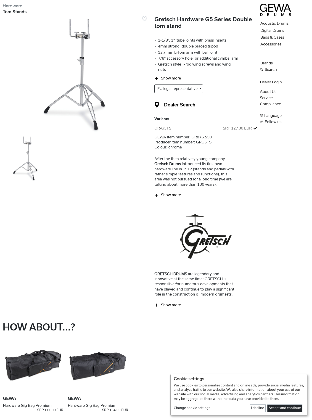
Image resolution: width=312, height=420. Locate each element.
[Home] (275, 9)
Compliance (270, 104)
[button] (284, 115)
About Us (268, 92)
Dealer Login (271, 82)
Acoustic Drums (274, 23)
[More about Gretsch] (206, 236)
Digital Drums (272, 30)
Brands (266, 63)
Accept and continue (285, 408)
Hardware (12, 6)
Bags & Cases (272, 37)
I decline (257, 408)
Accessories (270, 44)
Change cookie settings (192, 408)
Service (266, 98)
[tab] (205, 128)
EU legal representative (177, 89)
